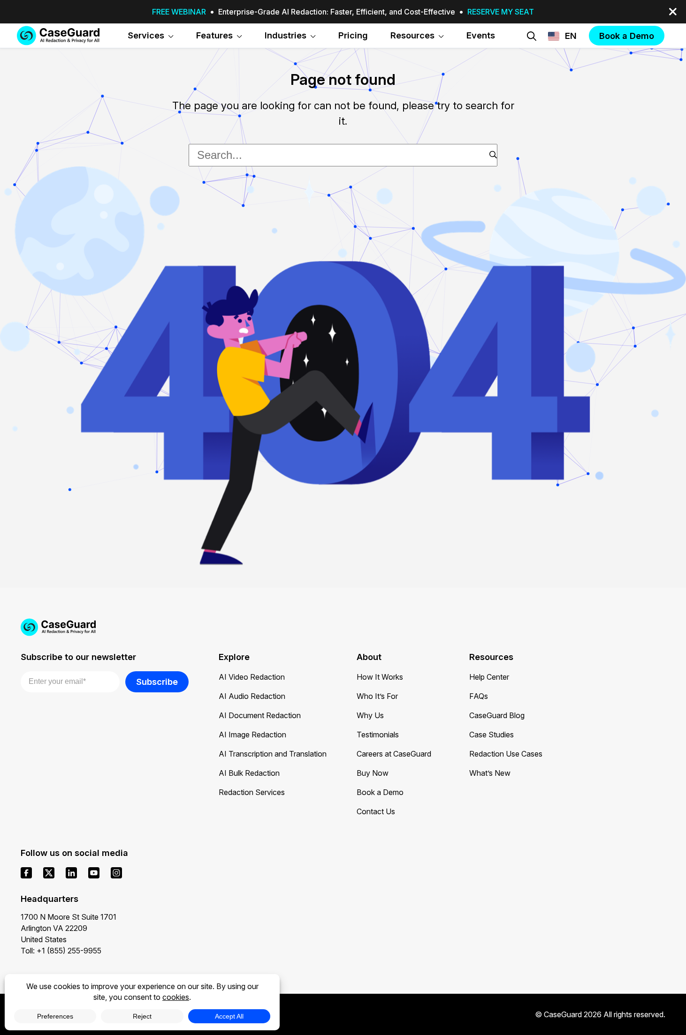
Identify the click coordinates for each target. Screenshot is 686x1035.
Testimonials (378, 734)
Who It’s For (377, 696)
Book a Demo (380, 792)
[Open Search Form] (531, 36)
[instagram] (116, 872)
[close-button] (673, 11)
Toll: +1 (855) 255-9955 (61, 950)
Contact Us (376, 811)
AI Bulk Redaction (249, 773)
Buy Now (373, 773)
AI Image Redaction (252, 734)
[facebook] (26, 872)
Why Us (370, 715)
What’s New (490, 773)
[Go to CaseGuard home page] (58, 35)
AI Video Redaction (252, 677)
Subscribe (157, 681)
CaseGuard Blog (497, 715)
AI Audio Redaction (252, 696)
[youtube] (93, 872)
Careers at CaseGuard (394, 753)
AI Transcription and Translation (273, 753)
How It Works (380, 677)
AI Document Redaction (260, 715)
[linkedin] (71, 872)
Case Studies (491, 734)
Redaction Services (252, 792)
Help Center (489, 677)
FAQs (478, 696)
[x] (48, 872)
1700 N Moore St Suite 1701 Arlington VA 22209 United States (68, 928)
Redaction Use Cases (505, 753)
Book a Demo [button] (626, 35)
